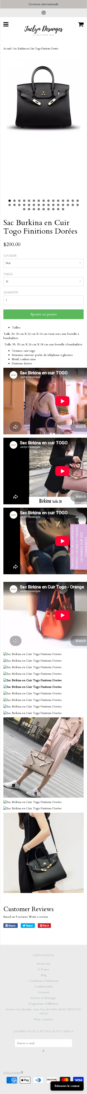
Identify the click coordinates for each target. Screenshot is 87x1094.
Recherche (43, 964)
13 (68, 201)
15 (77, 201)
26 (58, 205)
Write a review (38, 917)
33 (34, 209)
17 (14, 205)
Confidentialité (43, 987)
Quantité (10, 292)
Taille (7, 274)
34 (39, 209)
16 (9, 205)
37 (53, 209)
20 (29, 205)
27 (63, 205)
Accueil (7, 48)
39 (63, 209)
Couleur (10, 255)
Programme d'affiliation (43, 1004)
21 (34, 205)
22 (39, 205)
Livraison (43, 992)
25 (53, 205)
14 (73, 201)
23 (43, 205)
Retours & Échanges (43, 998)
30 (77, 205)
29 (73, 205)
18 (19, 205)
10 (53, 201)
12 (63, 201)
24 (48, 205)
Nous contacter (43, 1019)
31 (24, 209)
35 (43, 209)
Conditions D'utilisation (43, 981)
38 (58, 209)
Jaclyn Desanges (11, 1072)
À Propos (43, 969)
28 (68, 205)
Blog (43, 975)
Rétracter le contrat (67, 1086)
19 (24, 205)
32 (29, 209)
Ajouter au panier (43, 314)
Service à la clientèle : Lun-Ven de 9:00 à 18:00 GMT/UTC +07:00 (44, 1011)
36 (48, 209)
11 (58, 201)
